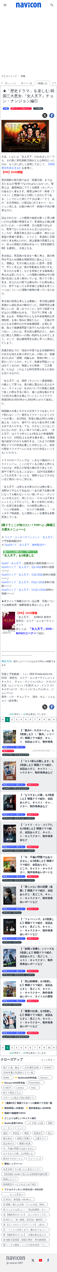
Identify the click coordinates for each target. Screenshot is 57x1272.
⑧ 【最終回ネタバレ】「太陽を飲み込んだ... (25, 1234)
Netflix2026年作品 (27, 1077)
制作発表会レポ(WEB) (40, 1108)
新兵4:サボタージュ (13, 1158)
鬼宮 (5, 1133)
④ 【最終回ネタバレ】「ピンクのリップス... (25, 1214)
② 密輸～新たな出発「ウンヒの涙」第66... (24, 1204)
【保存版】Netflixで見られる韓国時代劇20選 (25, 1174)
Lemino (21, 1087)
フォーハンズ (34, 1158)
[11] (54, 719)
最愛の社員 (24, 1143)
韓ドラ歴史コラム (12, 1092)
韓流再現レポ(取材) (14, 1108)
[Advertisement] (28, 34)
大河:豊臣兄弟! (31, 1067)
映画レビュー (9, 1179)
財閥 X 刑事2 (23, 1138)
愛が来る (7, 1138)
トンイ (20, 1128)
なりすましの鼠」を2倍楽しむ (18, 1153)
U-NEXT (7, 1087)
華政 (26, 1133)
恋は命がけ (8, 1143)
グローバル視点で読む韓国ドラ (18, 1098)
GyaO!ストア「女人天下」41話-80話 (22, 574)
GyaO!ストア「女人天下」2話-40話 (21, 567)
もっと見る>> (13, 1194)
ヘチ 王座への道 (35, 1123)
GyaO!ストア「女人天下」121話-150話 (23, 589)
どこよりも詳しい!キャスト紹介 (20, 1118)
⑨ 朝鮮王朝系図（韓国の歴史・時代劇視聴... (25, 1240)
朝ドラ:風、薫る (11, 1067)
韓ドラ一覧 (26, 83)
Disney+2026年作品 (14, 1083)
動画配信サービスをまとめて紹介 (19, 1184)
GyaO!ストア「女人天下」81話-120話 (22, 582)
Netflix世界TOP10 (13, 1123)
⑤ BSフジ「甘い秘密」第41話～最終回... (23, 1219)
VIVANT (48, 1067)
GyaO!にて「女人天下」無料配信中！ (26, 544)
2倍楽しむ (42, 83)
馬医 (50, 1123)
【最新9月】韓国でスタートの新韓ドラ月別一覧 (28, 1103)
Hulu (34, 1087)
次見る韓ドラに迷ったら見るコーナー (22, 1169)
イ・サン (7, 1128)
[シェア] (51, 115)
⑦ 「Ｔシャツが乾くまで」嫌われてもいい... (25, 1229)
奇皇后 (16, 1133)
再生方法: (6, 661)
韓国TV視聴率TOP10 (14, 1113)
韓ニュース (10, 83)
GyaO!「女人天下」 (12, 563)
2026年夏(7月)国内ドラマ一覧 (18, 1072)
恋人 (50, 1133)
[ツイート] (44, 115)
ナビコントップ (9, 76)
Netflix (7, 1077)
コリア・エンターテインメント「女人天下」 (30, 537)
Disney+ (45, 1077)
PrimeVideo (35, 1082)
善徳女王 (38, 1133)
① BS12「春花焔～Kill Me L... (18, 1199)
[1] (2, 719)
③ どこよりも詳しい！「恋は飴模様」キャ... (25, 1209)
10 (49, 719)
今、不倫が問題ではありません (18, 1148)
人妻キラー (40, 1138)
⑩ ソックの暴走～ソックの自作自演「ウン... (25, 1245)
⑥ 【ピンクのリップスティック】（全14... (24, 1224)
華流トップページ (13, 1163)
